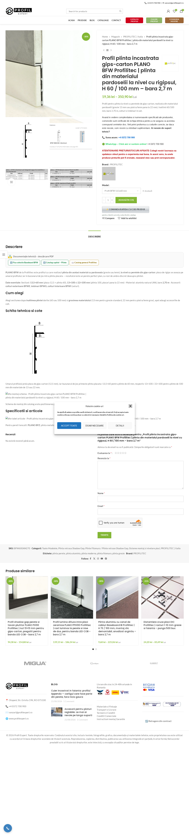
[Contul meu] (168, 11)
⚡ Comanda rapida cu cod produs (125, 209)
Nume (101, 493)
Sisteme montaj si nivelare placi (144, 548)
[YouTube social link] (102, 559)
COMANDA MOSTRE (174, 20)
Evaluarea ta (104, 453)
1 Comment (68, 701)
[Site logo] (19, 11)
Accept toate (69, 425)
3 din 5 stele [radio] (120, 453)
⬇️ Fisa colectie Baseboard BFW (24, 262)
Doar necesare (94, 425)
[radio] (108, 173)
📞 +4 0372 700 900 (152, 3)
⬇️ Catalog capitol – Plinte (54, 262)
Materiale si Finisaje (107, 706)
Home (105, 36)
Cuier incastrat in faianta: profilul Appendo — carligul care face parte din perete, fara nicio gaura (71, 694)
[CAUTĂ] (120, 11)
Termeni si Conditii (106, 712)
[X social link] (94, 559)
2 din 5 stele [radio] (118, 453)
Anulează (148, 191)
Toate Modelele (49, 548)
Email (101, 506)
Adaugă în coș (126, 200)
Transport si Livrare (106, 709)
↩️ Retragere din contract (158, 721)
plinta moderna (88, 553)
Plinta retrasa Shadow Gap (71, 548)
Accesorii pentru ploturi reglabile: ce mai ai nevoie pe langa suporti (78, 712)
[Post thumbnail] (56, 714)
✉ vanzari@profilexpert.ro (173, 3)
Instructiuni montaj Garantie (111, 719)
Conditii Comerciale (106, 716)
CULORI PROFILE (154, 20)
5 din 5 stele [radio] (125, 453)
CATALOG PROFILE (134, 20)
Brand (105, 164)
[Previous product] (104, 50)
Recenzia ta (104, 458)
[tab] (94, 235)
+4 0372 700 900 (126, 137)
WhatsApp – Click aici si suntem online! (126, 144)
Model (105, 185)
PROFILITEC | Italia (133, 36)
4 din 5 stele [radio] (123, 453)
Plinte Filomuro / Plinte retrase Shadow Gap (106, 548)
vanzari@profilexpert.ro (20, 712)
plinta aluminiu (73, 553)
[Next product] (111, 50)
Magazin (115, 36)
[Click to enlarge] (11, 182)
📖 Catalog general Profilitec (84, 262)
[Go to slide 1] (93, 649)
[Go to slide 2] (96, 649)
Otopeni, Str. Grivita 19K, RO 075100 (27, 700)
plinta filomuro (104, 553)
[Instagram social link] (98, 559)
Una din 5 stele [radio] (116, 453)
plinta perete (58, 553)
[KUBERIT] (133, 663)
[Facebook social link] (90, 559)
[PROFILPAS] (74, 663)
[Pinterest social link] (106, 559)
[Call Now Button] (8, 828)
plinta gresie (118, 553)
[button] (130, 405)
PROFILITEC (139, 553)
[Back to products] (107, 50)
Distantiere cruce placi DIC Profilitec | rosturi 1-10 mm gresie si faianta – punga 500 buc (162, 625)
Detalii (120, 425)
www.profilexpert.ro (19, 718)
